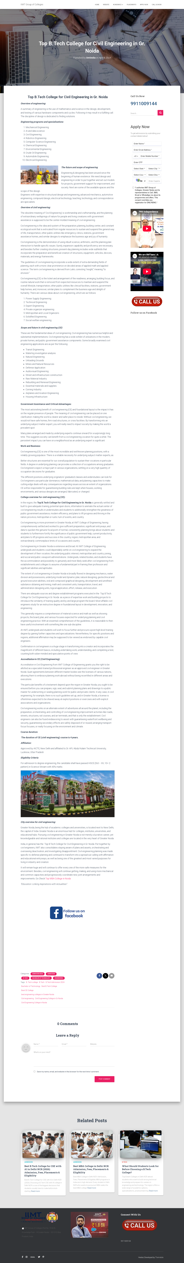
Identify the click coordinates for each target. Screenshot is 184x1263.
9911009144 (126, 1241)
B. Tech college (32, 982)
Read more (35, 1191)
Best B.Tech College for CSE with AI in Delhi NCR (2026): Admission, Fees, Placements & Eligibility (42, 1171)
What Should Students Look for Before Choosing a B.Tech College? (140, 1169)
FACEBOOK (22, 1257)
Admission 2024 (37, 974)
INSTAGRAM (26, 1257)
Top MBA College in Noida (58, 878)
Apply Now (144, 4)
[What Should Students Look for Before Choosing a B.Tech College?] (140, 1144)
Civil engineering (27, 998)
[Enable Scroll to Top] (179, 1258)
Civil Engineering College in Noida (34, 1003)
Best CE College (27, 990)
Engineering (59, 978)
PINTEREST (43, 1257)
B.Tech (25, 978)
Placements (131, 4)
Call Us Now (156, 4)
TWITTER (39, 1257)
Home (97, 4)
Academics (117, 4)
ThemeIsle (159, 1257)
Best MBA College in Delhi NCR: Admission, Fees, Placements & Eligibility (91, 1169)
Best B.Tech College (49, 986)
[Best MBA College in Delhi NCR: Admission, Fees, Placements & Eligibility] (92, 1144)
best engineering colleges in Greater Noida (37, 994)
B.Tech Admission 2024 (55, 982)
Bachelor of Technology (41, 978)
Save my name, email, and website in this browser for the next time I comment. (68, 1072)
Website (106, 4)
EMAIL (33, 1257)
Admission (51, 974)
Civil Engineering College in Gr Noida (49, 998)
